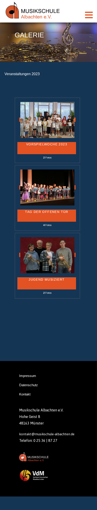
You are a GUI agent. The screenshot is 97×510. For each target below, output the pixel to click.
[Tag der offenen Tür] (47, 187)
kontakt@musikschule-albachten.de (46, 434)
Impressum (27, 376)
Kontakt (24, 394)
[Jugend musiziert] (47, 255)
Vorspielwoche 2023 (46, 144)
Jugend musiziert (47, 279)
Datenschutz (28, 385)
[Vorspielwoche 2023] (47, 119)
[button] (90, 15)
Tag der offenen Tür (46, 212)
